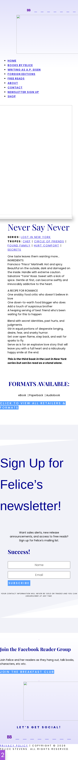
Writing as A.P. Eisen (24, 70)
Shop (12, 96)
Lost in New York (36, 237)
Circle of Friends (49, 241)
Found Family (19, 245)
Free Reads (16, 78)
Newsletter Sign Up (23, 92)
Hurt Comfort (46, 245)
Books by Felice (20, 65)
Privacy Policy (14, 745)
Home (12, 61)
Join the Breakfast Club (27, 672)
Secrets (14, 250)
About (13, 83)
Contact (15, 87)
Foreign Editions (21, 74)
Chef (27, 241)
